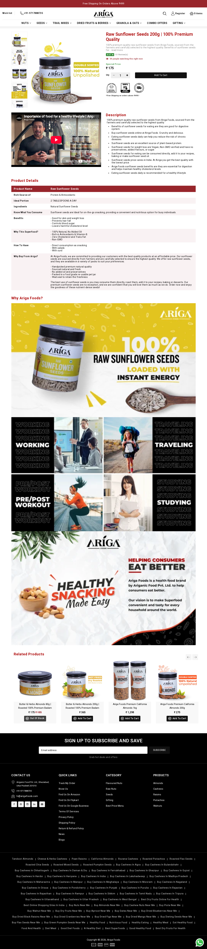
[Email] (42, 804)
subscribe (159, 750)
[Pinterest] (21, 804)
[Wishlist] (31, 681)
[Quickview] (38, 681)
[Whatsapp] (200, 942)
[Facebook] (14, 804)
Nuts (25, 23)
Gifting (178, 23)
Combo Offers (157, 23)
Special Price (113, 64)
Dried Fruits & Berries (93, 23)
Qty (107, 75)
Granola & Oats (127, 23)
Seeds (41, 23)
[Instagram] (27, 804)
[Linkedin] (34, 804)
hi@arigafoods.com (27, 796)
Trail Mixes (61, 23)
